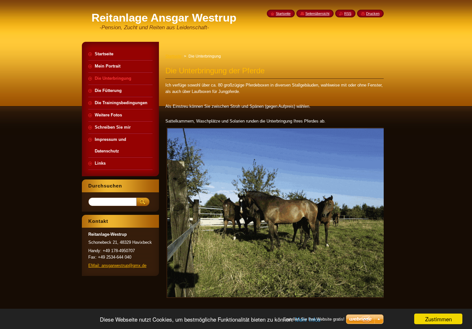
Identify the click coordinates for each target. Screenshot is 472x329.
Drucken (373, 13)
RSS (347, 13)
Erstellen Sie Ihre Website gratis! (314, 319)
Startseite (173, 56)
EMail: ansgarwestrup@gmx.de (117, 265)
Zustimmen (438, 319)
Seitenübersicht (317, 13)
